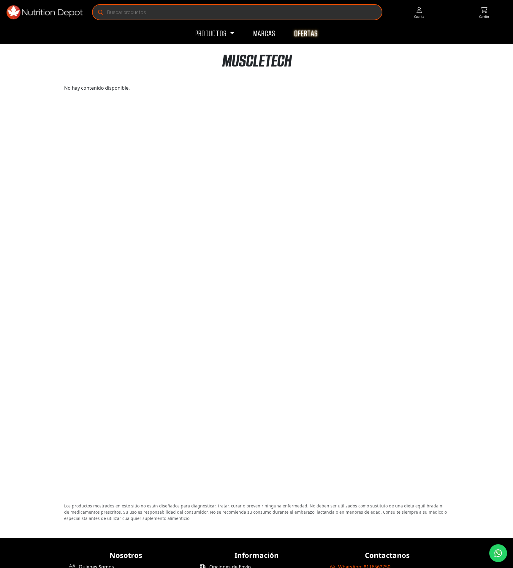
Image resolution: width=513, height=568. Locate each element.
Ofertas (306, 34)
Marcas (264, 34)
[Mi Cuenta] (419, 12)
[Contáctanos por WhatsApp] (498, 553)
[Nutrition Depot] (42, 12)
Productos (211, 34)
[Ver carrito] (484, 12)
